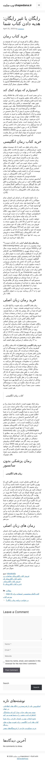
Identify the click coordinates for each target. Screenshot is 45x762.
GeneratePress (22, 759)
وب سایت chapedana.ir (17, 5)
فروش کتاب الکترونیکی (11, 581)
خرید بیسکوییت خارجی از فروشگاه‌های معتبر (19, 728)
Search (6, 683)
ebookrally (11, 573)
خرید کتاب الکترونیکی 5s (12, 584)
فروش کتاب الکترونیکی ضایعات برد (16, 576)
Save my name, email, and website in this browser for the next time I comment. (22, 662)
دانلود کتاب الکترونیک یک (12, 579)
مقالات (8, 591)
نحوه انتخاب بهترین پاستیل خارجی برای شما (19, 719)
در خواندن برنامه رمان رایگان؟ (17, 600)
